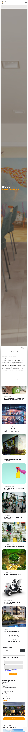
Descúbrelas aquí (14, 719)
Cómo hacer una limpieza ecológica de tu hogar (13, 489)
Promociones (5, 694)
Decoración (5, 685)
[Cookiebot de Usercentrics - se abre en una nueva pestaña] (20, 348)
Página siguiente (14, 635)
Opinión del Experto (7, 691)
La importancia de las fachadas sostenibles (12, 459)
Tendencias (5, 695)
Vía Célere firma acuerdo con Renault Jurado (11, 603)
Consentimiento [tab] (5, 351)
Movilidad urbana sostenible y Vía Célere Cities (12, 518)
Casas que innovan (10, 6)
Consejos (4, 684)
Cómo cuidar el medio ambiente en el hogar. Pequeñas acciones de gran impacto (13, 400)
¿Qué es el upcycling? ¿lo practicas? (13, 546)
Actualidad (5, 682)
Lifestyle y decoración (8, 690)
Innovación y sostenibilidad (9, 687)
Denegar (14, 382)
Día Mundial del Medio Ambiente (12, 574)
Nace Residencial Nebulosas (11, 631)
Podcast (4, 692)
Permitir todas (14, 375)
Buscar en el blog (8, 647)
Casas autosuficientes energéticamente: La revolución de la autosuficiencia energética (13, 430)
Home (3, 6)
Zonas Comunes (6, 696)
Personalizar (13, 379)
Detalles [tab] (13, 351)
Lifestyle (4, 689)
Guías (3, 686)
